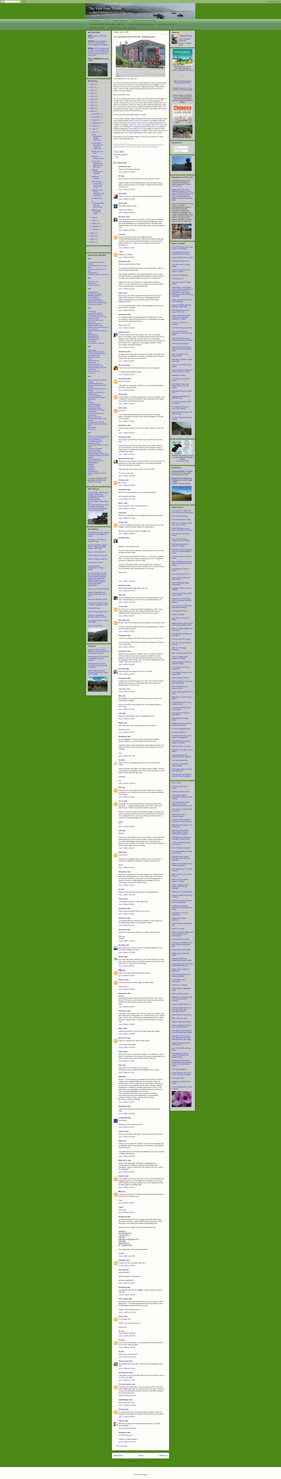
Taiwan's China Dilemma (96, 552)
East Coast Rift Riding (94, 439)
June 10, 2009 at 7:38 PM (127, 1265)
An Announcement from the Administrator (98, 204)
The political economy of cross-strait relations (180, 407)
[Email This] (114, 152)
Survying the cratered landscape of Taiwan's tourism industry (182, 796)
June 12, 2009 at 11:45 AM (127, 1312)
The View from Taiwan (105, 8)
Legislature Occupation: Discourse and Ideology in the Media (182, 907)
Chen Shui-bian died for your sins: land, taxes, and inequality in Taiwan (182, 1009)
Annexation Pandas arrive (181, 574)
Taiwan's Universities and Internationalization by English (182, 339)
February (95, 226)
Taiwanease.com (183, 67)
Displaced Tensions (95, 177)
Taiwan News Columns (97, 28)
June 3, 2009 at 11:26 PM (127, 941)
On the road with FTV (94, 406)
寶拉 (120, 1191)
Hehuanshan (92, 362)
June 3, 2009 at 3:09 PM (126, 904)
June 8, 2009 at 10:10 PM (127, 1256)
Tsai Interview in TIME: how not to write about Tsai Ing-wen (182, 511)
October (95, 120)
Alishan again (92, 350)
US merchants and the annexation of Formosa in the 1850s (182, 333)
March (94, 223)
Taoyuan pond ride (93, 360)
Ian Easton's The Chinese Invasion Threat (97, 540)
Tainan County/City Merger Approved (96, 137)
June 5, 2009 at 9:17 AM (126, 1072)
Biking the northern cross (95, 325)
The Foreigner (123, 1299)
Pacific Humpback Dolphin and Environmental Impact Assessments (182, 934)
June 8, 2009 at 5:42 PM (126, 1212)
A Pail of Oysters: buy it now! (98, 555)
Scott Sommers (124, 1372)
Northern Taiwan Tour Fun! (96, 352)
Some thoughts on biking (180, 939)
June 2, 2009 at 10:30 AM (127, 485)
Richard (121, 957)
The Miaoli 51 (92, 311)
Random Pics (92, 429)
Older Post (163, 1455)
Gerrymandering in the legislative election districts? (181, 756)
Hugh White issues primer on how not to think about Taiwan (182, 1031)
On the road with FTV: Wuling (96, 353)
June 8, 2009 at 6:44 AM (126, 1172)
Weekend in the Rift (93, 338)
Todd (120, 713)
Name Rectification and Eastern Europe (180, 687)
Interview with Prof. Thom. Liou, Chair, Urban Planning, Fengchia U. (97, 665)
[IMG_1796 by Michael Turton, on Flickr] (140, 77)
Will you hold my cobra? (180, 994)
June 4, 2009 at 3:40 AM (126, 966)
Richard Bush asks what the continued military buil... (97, 145)
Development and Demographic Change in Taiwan (96, 567)
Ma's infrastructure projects (181, 848)
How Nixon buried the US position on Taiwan (180, 545)
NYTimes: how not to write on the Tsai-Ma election (182, 901)
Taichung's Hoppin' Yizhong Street (98, 453)
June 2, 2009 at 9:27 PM (126, 732)
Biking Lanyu (92, 322)
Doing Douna (92, 283)
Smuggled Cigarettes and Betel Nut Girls (180, 397)
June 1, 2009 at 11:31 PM (127, 189)
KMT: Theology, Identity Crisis (182, 653)
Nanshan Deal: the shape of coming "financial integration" (182, 775)
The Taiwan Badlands (179, 1069)
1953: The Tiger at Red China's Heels (180, 355)
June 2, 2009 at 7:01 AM (126, 404)
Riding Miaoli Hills (93, 336)
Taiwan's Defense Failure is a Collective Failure (182, 662)
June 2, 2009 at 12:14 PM (127, 581)
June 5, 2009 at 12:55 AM (127, 1047)
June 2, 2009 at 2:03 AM (126, 289)
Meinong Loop (92, 334)
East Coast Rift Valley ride (95, 461)
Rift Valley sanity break (94, 295)
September (96, 123)
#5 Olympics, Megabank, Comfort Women (96, 497)
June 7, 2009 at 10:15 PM (127, 1137)
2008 (92, 233)
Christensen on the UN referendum (180, 913)
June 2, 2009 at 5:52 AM (126, 374)
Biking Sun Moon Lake (94, 417)
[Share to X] (119, 152)
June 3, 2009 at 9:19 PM (126, 914)
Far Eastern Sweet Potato (137, 123)
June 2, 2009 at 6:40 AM (126, 390)
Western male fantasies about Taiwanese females (182, 864)
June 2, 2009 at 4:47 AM (126, 347)
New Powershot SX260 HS (96, 422)
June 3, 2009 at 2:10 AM (126, 826)
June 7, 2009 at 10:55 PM (127, 1156)
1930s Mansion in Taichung (96, 343)
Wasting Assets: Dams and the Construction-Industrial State (182, 624)
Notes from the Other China (97, 599)
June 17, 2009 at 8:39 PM (127, 1417)
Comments (178, 151)
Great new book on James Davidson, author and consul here (98, 53)
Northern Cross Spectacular (96, 392)
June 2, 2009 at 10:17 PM (127, 756)
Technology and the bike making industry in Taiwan (181, 253)
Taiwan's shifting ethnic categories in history (180, 657)
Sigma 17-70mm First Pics (95, 366)
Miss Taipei (122, 365)
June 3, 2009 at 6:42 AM (126, 867)
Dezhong (122, 1409)
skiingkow (122, 538)
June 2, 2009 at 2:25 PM (126, 664)
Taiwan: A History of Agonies (97, 559)
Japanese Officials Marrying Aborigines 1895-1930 (181, 306)
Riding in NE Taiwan (94, 364)
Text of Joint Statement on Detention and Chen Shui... (97, 164)
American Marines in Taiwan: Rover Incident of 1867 (182, 1026)
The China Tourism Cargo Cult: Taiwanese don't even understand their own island (181, 1037)
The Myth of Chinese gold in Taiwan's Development (181, 736)
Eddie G (121, 1051)
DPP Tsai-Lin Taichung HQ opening (98, 436)
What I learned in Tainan (95, 452)
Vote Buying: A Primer (179, 611)
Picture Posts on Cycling (166, 24)
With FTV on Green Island (95, 320)
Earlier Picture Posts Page (97, 481)
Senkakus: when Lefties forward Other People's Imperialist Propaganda (180, 832)
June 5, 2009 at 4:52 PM (126, 1102)
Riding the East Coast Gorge (96, 397)
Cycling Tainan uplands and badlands (98, 44)
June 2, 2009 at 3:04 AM (126, 310)
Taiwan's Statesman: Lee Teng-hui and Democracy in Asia (97, 594)
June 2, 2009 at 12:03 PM (127, 534)
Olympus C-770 (184, 191)
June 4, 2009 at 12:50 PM (127, 989)
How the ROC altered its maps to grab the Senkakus (182, 248)
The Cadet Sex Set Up (179, 760)
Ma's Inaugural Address (180, 516)
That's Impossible (161, 125)
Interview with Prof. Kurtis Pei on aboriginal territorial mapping (98, 658)
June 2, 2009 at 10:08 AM (127, 476)
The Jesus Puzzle (182, 461)
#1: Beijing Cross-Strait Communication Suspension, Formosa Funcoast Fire (98, 508)
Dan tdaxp (122, 945)
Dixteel (121, 203)
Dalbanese (122, 332)
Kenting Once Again (94, 443)
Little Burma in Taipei (94, 355)
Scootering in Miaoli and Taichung (98, 274)
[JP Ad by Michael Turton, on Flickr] (182, 454)
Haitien (121, 394)
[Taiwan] (116, 144)
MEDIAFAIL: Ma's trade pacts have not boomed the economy (182, 999)
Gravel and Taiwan (178, 614)
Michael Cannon (124, 458)
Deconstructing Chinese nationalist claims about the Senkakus (181, 858)
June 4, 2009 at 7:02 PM (126, 1024)
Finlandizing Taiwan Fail (180, 261)
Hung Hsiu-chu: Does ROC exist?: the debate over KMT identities (181, 600)
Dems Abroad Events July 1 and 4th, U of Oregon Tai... (97, 184)
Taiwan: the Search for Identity (98, 589)
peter (120, 595)
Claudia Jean (151, 127)
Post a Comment (121, 1446)
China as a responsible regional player (180, 764)
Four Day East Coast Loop (96, 413)
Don (120, 760)
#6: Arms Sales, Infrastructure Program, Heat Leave (98, 493)
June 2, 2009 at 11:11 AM (127, 508)
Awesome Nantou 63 (94, 459)
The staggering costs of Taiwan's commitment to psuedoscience (180, 1055)
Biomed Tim (123, 1038)
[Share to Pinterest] (123, 152)
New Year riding (92, 471)
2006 (92, 239)
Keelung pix (91, 403)
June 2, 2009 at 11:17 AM (127, 518)
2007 (92, 236)
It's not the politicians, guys (181, 729)
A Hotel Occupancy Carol (180, 791)
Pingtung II (91, 466)
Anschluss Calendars (179, 732)
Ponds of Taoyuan (178, 929)
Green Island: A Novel (95, 562)
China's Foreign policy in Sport (182, 257)
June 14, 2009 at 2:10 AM (127, 1368)
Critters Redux (92, 415)
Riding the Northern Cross (98, 157)
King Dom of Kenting (94, 450)
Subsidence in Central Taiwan (182, 892)
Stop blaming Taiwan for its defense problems (181, 975)
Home (107, 21)
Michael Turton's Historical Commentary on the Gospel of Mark (182, 480)
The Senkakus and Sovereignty (178, 980)
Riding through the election (96, 315)
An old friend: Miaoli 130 (95, 441)
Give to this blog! (95, 21)
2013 (92, 99)
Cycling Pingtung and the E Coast (97, 42)
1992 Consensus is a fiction (181, 746)
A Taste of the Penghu (94, 395)
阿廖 (120, 970)
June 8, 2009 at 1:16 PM (126, 1203)
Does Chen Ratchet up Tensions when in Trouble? (181, 539)
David (120, 193)
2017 (92, 87)
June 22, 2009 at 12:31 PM (127, 1442)
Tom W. (121, 801)
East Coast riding (93, 297)
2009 (92, 111)
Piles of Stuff (91, 399)
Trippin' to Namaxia (93, 285)
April (94, 220)
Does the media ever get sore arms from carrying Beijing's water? (182, 551)
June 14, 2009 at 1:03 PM (127, 1380)
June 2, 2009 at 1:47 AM (126, 248)
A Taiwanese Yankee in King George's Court (181, 703)
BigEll (121, 852)
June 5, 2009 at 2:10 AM (126, 1061)
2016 (92, 90)
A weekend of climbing (94, 294)
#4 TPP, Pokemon (94, 499)
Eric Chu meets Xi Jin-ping (181, 639)
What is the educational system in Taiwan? (180, 880)
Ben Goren (122, 217)
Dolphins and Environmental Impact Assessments (181, 724)
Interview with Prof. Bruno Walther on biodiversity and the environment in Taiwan (98, 651)
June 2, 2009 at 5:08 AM (126, 361)
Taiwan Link (117, 130)
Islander (121, 522)
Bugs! (89, 401)
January (95, 229)
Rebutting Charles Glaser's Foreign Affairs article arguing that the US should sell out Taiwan (182, 1063)
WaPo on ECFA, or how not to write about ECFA (182, 682)
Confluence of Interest (179, 985)
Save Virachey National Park (183, 82)
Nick (120, 787)
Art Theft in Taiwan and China (182, 328)
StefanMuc (122, 1260)
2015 (92, 93)
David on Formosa (134, 120)
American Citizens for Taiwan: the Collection (122, 28)
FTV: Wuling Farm (93, 339)
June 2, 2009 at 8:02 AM (126, 433)
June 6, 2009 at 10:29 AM (127, 1113)
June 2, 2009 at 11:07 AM (127, 499)
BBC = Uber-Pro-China (180, 1018)
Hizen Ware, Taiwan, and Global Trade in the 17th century (180, 385)
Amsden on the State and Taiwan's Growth (180, 270)
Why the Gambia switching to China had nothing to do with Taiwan (182, 563)
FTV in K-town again (94, 371)
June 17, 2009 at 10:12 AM (127, 1405)
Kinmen (90, 359)
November (96, 117)
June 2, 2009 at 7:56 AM (126, 421)
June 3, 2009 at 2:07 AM (126, 797)
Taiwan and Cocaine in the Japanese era (181, 1043)
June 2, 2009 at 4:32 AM (126, 328)
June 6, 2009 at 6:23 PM (126, 1127)
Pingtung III (91, 468)
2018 (92, 84)
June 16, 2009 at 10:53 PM (127, 1395)
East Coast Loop (93, 329)
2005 (92, 242)
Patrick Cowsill (124, 1361)
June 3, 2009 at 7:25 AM (126, 885)
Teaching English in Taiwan (182, 471)
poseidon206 (123, 1118)
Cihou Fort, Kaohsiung (94, 299)
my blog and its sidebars (148, 144)
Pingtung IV (91, 469)
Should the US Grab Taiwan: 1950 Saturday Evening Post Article (182, 348)
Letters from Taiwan (135, 125)
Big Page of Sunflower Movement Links (141, 24)
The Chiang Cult (177, 278)
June (94, 132)
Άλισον (121, 1316)
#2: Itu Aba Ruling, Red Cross (98, 505)
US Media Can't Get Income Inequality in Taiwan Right (181, 838)
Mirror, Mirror (176, 783)
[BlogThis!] (117, 152)
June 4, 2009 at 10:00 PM (127, 1034)
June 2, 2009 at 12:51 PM (127, 602)
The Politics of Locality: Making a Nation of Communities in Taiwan (98, 534)
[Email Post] (116, 157)
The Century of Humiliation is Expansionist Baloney (182, 606)
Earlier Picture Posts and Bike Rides (144, 21)
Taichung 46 (91, 373)
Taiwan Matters (133, 128)
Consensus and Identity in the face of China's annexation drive (182, 944)
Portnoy (121, 899)
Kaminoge (122, 669)
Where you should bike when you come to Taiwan (182, 524)
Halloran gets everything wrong (96, 212)
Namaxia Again (92, 272)
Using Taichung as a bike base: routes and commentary (182, 529)
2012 (92, 102)
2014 (92, 96)
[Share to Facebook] (121, 152)
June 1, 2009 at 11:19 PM (127, 172)
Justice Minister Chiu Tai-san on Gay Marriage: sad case (182, 1073)
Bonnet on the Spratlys (180, 275)
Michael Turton (186, 36)
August (94, 126)
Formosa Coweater (125, 1384)
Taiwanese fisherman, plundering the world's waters (182, 959)
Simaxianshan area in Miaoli (96, 438)
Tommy (121, 606)
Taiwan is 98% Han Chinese (181, 1022)
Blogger (144, 1474)
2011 (92, 105)
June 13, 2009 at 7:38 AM (127, 1347)
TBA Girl (121, 1421)
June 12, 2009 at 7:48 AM (127, 1295)
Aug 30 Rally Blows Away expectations (180, 583)
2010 (92, 108)
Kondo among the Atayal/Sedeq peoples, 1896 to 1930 (107, 24)
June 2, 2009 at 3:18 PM (126, 674)
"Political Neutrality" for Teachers (97, 171)
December (96, 114)
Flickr (175, 205)
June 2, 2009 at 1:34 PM (126, 631)
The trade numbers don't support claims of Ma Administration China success (182, 803)
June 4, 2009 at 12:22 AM (127, 952)
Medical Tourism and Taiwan (181, 1015)
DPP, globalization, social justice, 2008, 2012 (180, 311)
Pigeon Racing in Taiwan (180, 678)
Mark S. (121, 503)
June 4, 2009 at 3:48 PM (126, 1007)
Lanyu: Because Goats (94, 304)
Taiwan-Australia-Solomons (181, 1004)
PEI (120, 1340)
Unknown (122, 980)
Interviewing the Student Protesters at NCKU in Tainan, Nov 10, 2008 (98, 672)
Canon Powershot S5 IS (180, 193)
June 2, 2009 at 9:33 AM (126, 454)
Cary (120, 234)
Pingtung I (91, 464)
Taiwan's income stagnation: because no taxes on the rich (182, 820)
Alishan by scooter (93, 318)
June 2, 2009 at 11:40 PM (127, 783)
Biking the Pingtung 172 (95, 323)
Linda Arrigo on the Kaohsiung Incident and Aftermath (182, 964)
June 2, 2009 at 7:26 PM (126, 719)
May (93, 217)
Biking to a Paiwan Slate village (97, 302)
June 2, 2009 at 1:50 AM (126, 257)
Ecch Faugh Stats (178, 1078)
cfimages (122, 480)
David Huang (123, 378)
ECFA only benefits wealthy (181, 950)
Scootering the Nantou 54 (95, 301)
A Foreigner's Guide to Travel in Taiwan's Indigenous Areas (98, 604)
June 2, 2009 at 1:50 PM (126, 647)
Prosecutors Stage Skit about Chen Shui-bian (182, 770)
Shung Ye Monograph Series (98, 612)
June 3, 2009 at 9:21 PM (126, 925)
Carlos (121, 408)
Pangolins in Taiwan (179, 375)
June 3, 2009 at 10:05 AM (127, 895)
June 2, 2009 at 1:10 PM (126, 616)
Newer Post (118, 1455)
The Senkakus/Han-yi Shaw (181, 519)
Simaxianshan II (92, 394)
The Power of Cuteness (180, 343)
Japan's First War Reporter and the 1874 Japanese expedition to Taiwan (181, 317)
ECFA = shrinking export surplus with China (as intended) (180, 886)
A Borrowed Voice (94, 608)
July (93, 129)
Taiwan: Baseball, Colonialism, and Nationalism (182, 300)
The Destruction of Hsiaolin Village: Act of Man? (181, 742)
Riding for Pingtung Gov (120, 21)
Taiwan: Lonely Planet (95, 626)
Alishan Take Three (93, 357)
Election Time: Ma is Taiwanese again (179, 815)
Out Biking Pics (97, 198)
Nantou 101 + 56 (93, 281)
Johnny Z (122, 1131)
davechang (122, 620)
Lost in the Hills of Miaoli (95, 313)
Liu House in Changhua (95, 448)
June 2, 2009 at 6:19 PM (126, 709)
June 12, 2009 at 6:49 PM (127, 1336)
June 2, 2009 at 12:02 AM (127, 212)
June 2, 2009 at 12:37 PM (127, 591)
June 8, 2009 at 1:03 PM (126, 1187)
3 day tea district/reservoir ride (97, 316)
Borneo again (92, 427)
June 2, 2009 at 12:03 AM (127, 230)
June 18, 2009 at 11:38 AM (127, 1428)
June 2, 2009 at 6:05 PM (126, 691)
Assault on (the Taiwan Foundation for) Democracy (98, 192)
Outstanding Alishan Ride (95, 383)
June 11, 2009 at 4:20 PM (127, 1283)
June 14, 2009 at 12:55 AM (127, 1357)
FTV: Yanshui (92, 341)
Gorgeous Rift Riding (94, 404)
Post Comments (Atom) (144, 1461)
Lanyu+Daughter (93, 292)
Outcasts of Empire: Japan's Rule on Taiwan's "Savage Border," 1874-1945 (97, 546)
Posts (176, 147)
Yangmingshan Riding (94, 408)
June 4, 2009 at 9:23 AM (126, 975)
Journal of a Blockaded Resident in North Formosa (97, 616)
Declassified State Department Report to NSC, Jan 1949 (182, 371)
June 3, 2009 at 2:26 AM (126, 848)
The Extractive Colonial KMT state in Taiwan (182, 594)
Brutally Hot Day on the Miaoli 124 (98, 327)
